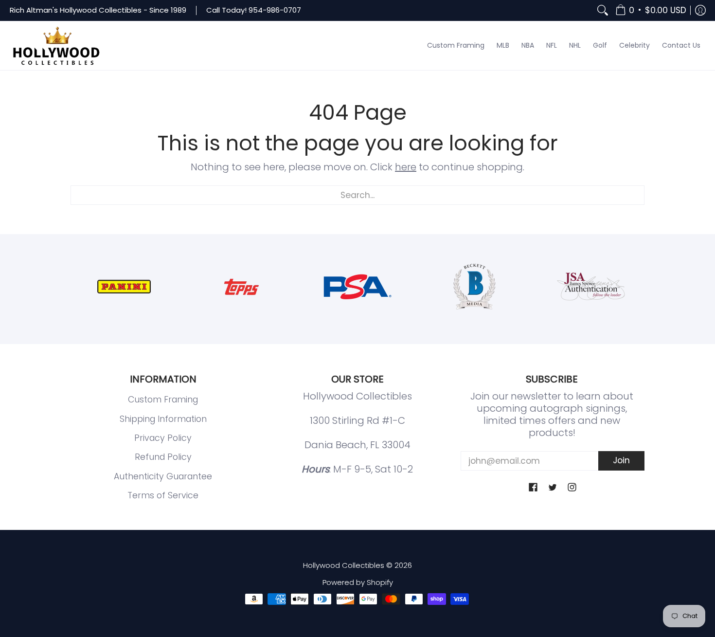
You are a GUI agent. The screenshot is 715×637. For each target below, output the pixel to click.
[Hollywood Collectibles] (56, 45)
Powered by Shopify (357, 582)
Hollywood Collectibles (343, 565)
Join (621, 460)
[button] (651, 10)
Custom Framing (163, 399)
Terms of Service (162, 495)
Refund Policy (163, 457)
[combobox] (357, 195)
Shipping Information (163, 419)
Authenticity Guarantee (163, 476)
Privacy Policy (163, 438)
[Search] (602, 10)
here (405, 167)
